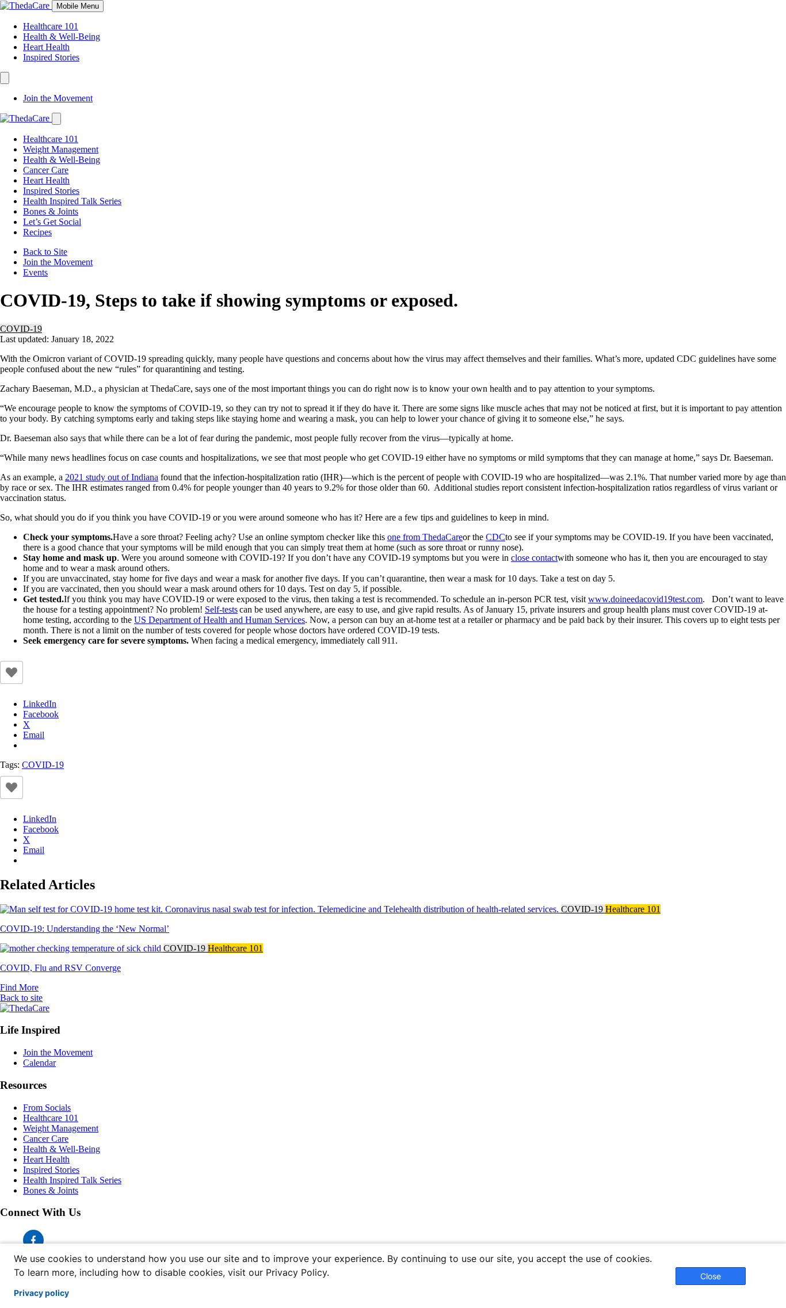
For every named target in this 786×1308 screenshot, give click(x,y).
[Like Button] (11, 672)
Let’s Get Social (52, 222)
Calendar (39, 1063)
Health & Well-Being (61, 36)
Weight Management (60, 149)
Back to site (21, 998)
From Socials (47, 1107)
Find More (19, 987)
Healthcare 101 (50, 26)
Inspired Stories (51, 57)
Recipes (37, 232)
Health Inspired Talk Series (72, 201)
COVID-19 (21, 329)
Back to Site (45, 252)
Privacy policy (41, 1293)
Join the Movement (58, 98)
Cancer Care (45, 170)
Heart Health (46, 47)
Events (35, 272)
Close (710, 1276)
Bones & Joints (50, 211)
